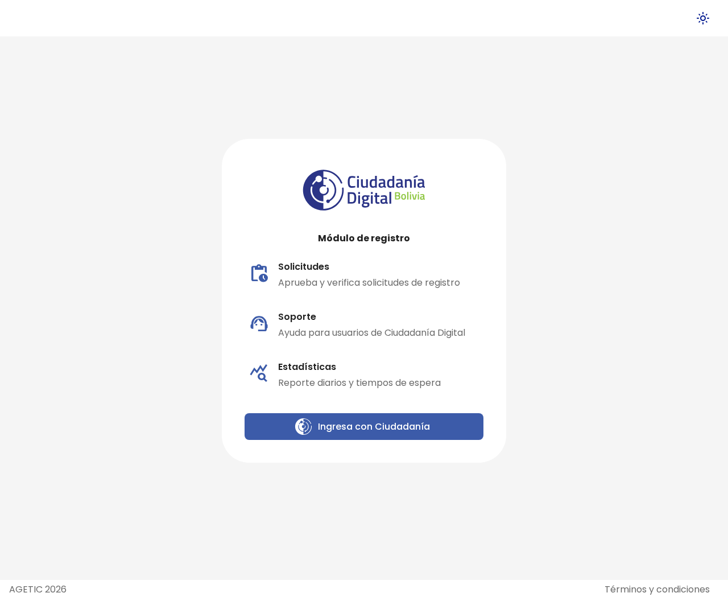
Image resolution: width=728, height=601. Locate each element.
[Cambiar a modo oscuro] (703, 18)
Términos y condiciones (657, 589)
